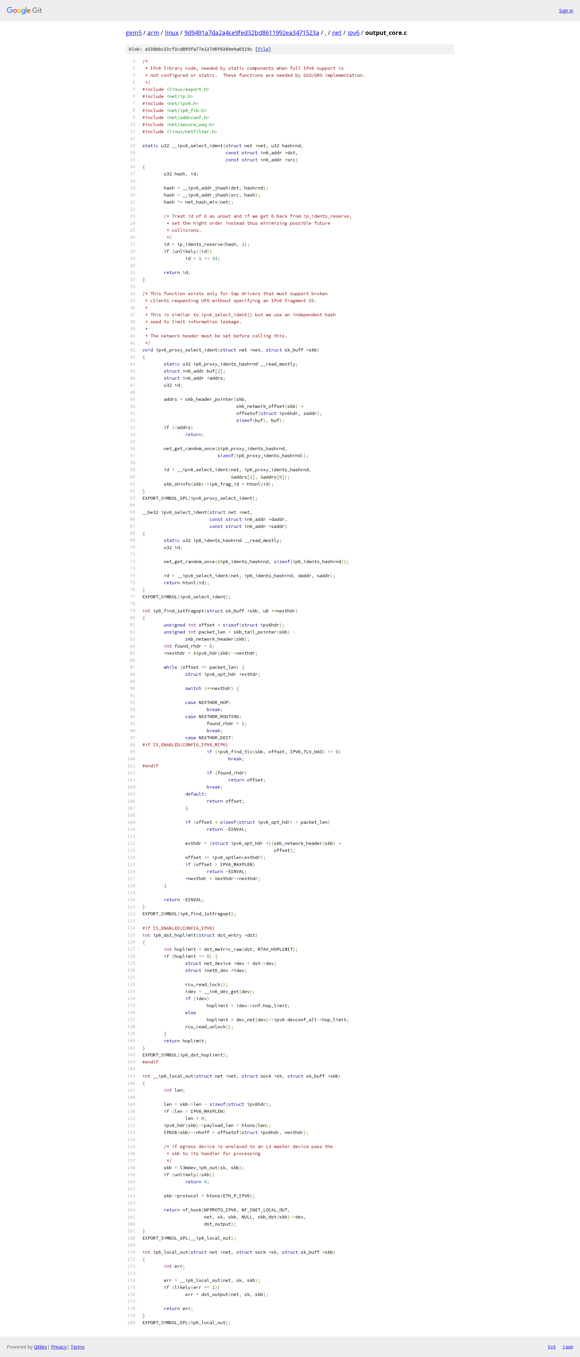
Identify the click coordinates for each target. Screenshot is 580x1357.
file (263, 49)
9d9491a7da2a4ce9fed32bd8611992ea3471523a (251, 33)
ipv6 (353, 33)
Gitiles (40, 1347)
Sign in (566, 10)
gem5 (134, 33)
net (337, 33)
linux (172, 33)
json (568, 1347)
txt (552, 1347)
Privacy (58, 1347)
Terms (77, 1347)
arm (153, 33)
